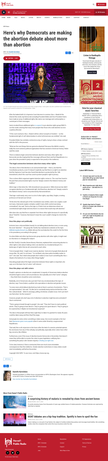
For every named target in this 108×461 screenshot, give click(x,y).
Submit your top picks (92, 129)
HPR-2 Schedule (42, 446)
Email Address (85, 143)
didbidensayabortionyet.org (18, 230)
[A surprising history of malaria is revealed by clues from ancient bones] (14, 402)
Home (3, 17)
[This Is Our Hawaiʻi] (92, 236)
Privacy (84, 446)
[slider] (11, 12)
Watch (39, 17)
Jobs (39, 450)
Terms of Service (86, 443)
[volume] (8, 12)
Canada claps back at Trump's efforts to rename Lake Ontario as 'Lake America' (93, 206)
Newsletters (63, 439)
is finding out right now (45, 340)
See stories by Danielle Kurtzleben (25, 379)
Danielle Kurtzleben (14, 52)
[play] (3, 12)
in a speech (38, 125)
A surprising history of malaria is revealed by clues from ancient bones (64, 398)
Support (62, 446)
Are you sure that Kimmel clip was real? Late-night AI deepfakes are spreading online (93, 215)
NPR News (6, 26)
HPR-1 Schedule (42, 443)
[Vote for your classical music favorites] (92, 91)
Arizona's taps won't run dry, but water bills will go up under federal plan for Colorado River (93, 178)
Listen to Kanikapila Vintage (91, 56)
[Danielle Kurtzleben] (7, 376)
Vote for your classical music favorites (92, 109)
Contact (62, 443)
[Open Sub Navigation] (12, 17)
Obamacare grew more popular (22, 321)
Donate (102, 4)
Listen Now (92, 72)
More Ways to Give (65, 450)
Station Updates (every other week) (91, 151)
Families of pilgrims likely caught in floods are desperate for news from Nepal (93, 197)
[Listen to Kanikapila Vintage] (92, 39)
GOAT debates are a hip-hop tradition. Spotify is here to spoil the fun (63, 416)
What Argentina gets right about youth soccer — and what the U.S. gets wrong (93, 187)
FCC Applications (86, 439)
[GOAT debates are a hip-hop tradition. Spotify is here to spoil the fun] (14, 419)
